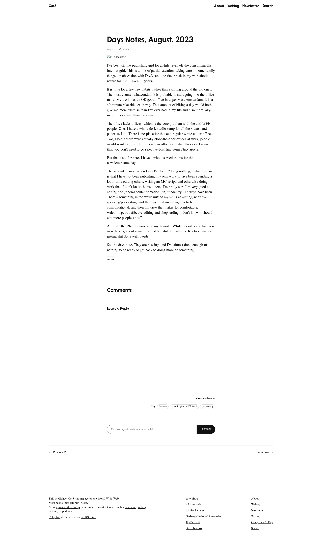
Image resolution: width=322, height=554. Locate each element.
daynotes (210, 398)
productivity (207, 406)
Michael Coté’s (67, 499)
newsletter (130, 507)
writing (53, 511)
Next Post (263, 452)
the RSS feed (88, 517)
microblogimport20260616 (184, 406)
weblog (142, 507)
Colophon (54, 517)
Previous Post (61, 452)
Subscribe (206, 429)
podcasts (67, 511)
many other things (69, 507)
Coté (52, 6)
